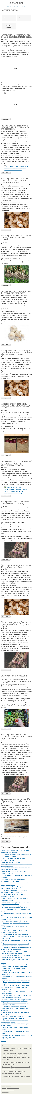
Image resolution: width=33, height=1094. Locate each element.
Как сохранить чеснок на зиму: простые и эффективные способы (16, 237)
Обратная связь (5, 1092)
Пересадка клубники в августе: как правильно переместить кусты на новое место (15, 956)
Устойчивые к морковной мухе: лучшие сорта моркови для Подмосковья (15, 851)
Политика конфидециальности (8, 1090)
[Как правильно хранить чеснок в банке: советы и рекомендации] (16, 93)
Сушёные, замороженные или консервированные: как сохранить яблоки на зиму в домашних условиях (16, 864)
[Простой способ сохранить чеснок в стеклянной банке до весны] (16, 443)
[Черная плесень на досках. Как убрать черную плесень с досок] (16, 826)
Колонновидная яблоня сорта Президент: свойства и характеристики (14, 931)
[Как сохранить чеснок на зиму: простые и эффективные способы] (16, 274)
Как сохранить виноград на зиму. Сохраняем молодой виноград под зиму (15, 983)
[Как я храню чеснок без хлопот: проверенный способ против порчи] (16, 660)
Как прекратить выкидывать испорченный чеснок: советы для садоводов (15, 126)
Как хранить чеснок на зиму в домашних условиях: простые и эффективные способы (16, 352)
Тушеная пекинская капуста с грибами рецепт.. (17, 980)
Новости (16, 6)
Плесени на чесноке (24, 18)
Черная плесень (8, 18)
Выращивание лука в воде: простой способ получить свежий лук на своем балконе (15, 945)
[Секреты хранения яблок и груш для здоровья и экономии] (16, 718)
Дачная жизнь (16, 3)
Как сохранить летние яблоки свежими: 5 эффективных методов (13, 859)
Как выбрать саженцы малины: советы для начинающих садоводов (14, 1004)
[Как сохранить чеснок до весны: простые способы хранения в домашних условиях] (16, 220)
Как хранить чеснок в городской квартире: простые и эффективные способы (16, 462)
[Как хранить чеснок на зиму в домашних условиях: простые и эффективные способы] (16, 388)
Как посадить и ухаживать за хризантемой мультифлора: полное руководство (14, 891)
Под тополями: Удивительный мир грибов (15, 921)
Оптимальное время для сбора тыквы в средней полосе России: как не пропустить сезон (16, 1017)
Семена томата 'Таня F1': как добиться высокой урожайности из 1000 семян (16, 888)
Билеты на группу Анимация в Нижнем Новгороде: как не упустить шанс (13, 880)
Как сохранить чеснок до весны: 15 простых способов (16, 566)
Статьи (23, 6)
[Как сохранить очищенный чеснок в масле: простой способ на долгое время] (16, 784)
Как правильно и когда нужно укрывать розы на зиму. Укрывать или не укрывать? (16, 948)
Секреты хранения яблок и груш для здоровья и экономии (16, 680)
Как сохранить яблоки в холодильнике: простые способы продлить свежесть (15, 869)
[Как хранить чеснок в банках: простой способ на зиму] (16, 550)
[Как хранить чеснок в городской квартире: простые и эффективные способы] (16, 490)
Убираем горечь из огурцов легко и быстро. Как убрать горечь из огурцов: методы (16, 996)
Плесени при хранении (8, 26)
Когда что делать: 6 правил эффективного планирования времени (14, 1021)
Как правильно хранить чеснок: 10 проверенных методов (16, 291)
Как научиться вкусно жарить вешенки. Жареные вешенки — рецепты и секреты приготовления (16, 966)
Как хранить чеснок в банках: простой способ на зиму (15, 502)
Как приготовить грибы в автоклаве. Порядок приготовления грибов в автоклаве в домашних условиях (15, 961)
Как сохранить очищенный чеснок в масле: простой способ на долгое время (16, 736)
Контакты (4, 1088)
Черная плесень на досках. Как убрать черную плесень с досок (16, 800)
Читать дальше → (6, 119)
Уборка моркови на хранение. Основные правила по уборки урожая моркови (14, 952)
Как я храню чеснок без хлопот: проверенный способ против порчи (16, 624)
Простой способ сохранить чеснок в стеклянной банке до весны (15, 405)
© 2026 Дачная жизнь (6, 1086)
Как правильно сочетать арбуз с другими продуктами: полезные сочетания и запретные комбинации (14, 1008)
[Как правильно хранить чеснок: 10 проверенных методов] (16, 334)
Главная (9, 6)
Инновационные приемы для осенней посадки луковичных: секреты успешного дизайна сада (16, 1000)
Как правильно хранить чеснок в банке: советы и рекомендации (16, 35)
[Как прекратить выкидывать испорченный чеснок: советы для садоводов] (16, 168)
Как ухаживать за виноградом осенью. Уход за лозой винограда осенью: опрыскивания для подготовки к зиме (15, 987)
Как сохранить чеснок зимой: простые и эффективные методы (13, 895)
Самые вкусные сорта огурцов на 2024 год (15, 934)
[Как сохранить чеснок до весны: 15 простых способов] (16, 607)
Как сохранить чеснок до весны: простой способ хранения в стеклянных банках (16, 903)
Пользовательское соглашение (13, 1088)
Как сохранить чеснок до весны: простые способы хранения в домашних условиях (16, 180)
